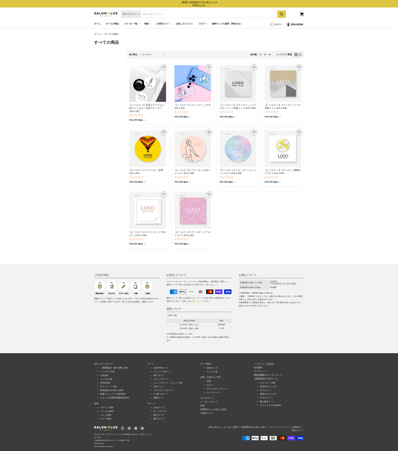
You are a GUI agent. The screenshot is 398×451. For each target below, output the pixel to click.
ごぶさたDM (106, 379)
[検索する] (281, 14)
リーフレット (260, 371)
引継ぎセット (206, 413)
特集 (146, 23)
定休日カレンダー (268, 386)
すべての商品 (112, 23)
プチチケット (266, 397)
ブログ (201, 23)
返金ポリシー (298, 430)
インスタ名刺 (106, 411)
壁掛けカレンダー (268, 394)
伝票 (209, 381)
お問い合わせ (196, 301)
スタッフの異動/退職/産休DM (114, 397)
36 (265, 54)
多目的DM (105, 382)
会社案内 (258, 367)
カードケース (213, 392)
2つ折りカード (160, 394)
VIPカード (158, 386)
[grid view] (296, 54)
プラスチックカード (163, 390)
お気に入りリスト (184, 23)
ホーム (97, 23)
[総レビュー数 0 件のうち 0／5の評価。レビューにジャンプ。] (137, 115)
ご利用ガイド (162, 23)
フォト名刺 (105, 415)
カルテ (210, 385)
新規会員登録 (297, 24)
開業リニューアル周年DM (112, 394)
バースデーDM (107, 371)
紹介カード (158, 375)
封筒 (202, 405)
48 (269, 54)
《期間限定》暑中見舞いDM (114, 368)
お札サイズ (158, 407)
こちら (216, 285)
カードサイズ (160, 411)
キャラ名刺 (105, 418)
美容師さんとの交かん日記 (213, 409)
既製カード (158, 397)
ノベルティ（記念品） (264, 364)
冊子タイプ (158, 418)
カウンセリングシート (217, 388)
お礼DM (104, 375)
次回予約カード (161, 368)
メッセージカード (209, 401)
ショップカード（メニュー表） (168, 382)
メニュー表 (212, 371)
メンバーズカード (162, 371)
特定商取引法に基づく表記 (253, 427)
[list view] (300, 54)
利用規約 (296, 427)
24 (260, 54)
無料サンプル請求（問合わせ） (227, 23)
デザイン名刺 (106, 407)
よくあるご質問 (231, 427)
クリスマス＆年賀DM (270, 405)
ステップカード (161, 379)
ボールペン (265, 390)
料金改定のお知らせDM (111, 390)
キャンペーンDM (108, 386)
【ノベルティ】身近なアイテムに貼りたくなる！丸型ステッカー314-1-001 (146, 108)
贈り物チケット (267, 401)
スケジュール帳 (267, 382)
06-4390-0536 (99, 443)
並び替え (133, 54)
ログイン (278, 24)
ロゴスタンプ (206, 398)
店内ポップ (212, 368)
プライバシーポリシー (279, 427)
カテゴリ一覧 (131, 23)
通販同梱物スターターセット (268, 375)
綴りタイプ (158, 415)
